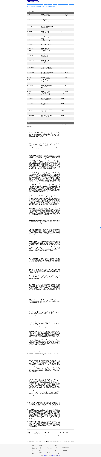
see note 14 (42, 51)
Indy (32, 450)
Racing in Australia (64, 450)
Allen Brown (44, 455)
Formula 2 (40, 445)
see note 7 (47, 32)
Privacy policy (53, 455)
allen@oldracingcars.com (56, 437)
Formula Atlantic (56, 445)
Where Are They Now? (34, 448)
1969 (40, 447)
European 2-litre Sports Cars (65, 447)
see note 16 (48, 63)
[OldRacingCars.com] (33, 2)
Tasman (33, 453)
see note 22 (48, 78)
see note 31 (47, 106)
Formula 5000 (48, 445)
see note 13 (47, 49)
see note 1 (49, 15)
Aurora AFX (48, 452)
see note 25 (42, 87)
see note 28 (48, 94)
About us (56, 455)
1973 (40, 450)
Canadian (48, 448)
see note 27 (47, 92)
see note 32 (50, 109)
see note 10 (48, 40)
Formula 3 (40, 452)
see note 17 (48, 66)
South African (56, 447)
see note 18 (49, 68)
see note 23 (42, 81)
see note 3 (42, 22)
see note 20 (47, 73)
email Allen (50, 437)
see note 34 (47, 116)
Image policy (59, 455)
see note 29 (48, 99)
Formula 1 (33, 445)
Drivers (32, 447)
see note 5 (46, 27)
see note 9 (42, 38)
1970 (40, 448)
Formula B (55, 450)
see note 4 (48, 25)
